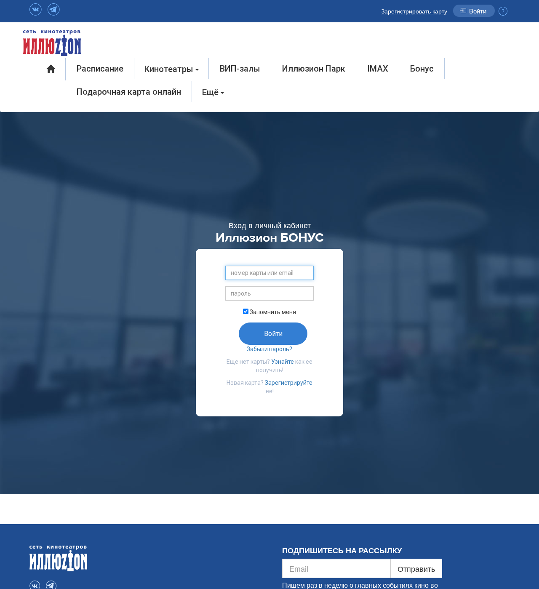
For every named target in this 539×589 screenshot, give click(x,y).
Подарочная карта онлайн (129, 92)
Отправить (416, 568)
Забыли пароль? (269, 349)
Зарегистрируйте (288, 382)
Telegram (54, 9)
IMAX (377, 69)
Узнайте (282, 361)
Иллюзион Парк (313, 69)
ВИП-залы (240, 69)
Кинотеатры (169, 69)
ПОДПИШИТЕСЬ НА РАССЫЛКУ (342, 550)
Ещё (211, 92)
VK (35, 9)
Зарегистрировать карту (414, 11)
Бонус (422, 69)
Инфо (503, 11)
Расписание (100, 69)
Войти (477, 10)
